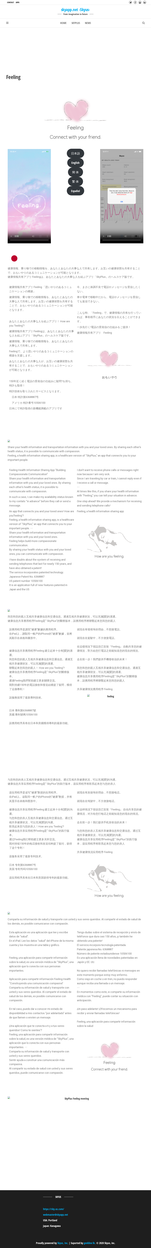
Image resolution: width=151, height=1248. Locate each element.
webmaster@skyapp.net (55, 1214)
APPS (17, 2)
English (75, 163)
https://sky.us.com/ (53, 1209)
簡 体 (75, 172)
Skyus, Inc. (62, 1243)
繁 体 (75, 181)
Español (75, 191)
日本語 (75, 153)
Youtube (140, 2)
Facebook (135, 2)
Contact (10, 2)
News (88, 23)
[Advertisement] (75, 49)
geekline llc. (90, 1243)
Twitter (130, 2)
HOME (63, 23)
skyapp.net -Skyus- (75, 9)
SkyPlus (76, 23)
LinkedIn (144, 2)
